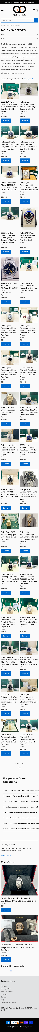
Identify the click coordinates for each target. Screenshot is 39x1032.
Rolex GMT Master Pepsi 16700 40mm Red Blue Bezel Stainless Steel (27, 236)
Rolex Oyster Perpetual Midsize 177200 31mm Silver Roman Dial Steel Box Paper (28, 330)
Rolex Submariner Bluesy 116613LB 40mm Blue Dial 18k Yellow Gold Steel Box (9, 186)
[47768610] (10, 269)
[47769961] (29, 89)
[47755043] (10, 564)
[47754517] (29, 562)
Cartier (3, 903)
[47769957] (10, 172)
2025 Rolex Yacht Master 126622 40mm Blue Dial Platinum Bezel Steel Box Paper (29, 661)
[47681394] (19, 880)
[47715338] (10, 91)
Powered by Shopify (26, 1027)
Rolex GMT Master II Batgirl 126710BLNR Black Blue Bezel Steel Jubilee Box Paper (29, 411)
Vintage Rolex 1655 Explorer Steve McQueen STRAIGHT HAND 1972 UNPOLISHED (9, 288)
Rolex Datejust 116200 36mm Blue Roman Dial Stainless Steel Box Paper (28, 286)
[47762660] (29, 478)
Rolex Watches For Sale (14, 25)
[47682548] (29, 218)
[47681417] (19, 928)
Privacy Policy (6, 989)
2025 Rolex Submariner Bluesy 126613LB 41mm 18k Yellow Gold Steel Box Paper (28, 450)
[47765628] (10, 357)
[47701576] (29, 173)
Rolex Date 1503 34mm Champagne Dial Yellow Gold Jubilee (8, 411)
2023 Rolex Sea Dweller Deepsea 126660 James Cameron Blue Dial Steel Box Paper (8, 238)
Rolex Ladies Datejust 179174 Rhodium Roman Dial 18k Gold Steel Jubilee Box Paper (10, 450)
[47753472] (10, 606)
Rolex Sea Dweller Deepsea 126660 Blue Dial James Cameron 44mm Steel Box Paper (10, 146)
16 (23, 764)
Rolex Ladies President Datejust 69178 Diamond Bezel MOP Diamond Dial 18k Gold (29, 537)
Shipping (4, 994)
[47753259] (29, 685)
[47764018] (10, 477)
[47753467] (29, 648)
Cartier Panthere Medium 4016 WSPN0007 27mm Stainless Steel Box (18, 899)
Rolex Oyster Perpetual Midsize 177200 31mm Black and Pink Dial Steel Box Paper (9, 372)
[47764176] (10, 436)
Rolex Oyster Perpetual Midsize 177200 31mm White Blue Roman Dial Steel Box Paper (29, 699)
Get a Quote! (28, 79)
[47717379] (29, 398)
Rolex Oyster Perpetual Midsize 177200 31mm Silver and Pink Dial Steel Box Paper (9, 330)
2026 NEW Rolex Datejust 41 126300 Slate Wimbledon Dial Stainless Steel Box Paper (9, 107)
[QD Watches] (19, 10)
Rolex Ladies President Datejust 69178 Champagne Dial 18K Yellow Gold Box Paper (9, 739)
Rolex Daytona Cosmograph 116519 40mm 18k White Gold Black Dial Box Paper (10, 577)
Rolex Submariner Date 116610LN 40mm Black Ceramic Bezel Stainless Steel (9, 493)
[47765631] (29, 315)
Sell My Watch (6, 855)
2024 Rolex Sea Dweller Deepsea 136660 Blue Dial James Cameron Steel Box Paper (28, 579)
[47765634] (10, 314)
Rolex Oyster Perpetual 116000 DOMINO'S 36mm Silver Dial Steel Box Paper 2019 (9, 622)
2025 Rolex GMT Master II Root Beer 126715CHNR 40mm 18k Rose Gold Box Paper (28, 372)
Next (19, 768)
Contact (3, 997)
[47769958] (29, 132)
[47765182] (10, 398)
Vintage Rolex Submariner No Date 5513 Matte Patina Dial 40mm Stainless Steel (28, 494)
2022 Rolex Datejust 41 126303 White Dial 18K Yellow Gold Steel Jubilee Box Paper (28, 621)
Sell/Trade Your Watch (8, 1002)
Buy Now (6, 120)
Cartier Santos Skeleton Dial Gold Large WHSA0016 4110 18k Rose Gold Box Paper (18, 947)
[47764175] (29, 436)
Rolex (3, 114)
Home (3, 25)
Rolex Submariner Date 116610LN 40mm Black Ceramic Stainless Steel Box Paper (28, 146)
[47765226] (29, 356)
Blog (2, 999)
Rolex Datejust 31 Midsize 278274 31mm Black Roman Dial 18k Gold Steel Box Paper (10, 661)
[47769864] (10, 213)
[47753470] (10, 648)
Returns (3, 986)
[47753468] (10, 685)
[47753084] (29, 725)
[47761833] (10, 521)
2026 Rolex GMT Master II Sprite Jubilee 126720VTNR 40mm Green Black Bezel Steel (28, 739)
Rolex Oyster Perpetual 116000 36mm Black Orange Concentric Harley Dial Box (28, 107)
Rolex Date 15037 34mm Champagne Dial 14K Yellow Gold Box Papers (9, 535)
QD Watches (15, 1027)
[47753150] (10, 725)
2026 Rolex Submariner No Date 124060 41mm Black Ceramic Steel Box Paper (9, 699)
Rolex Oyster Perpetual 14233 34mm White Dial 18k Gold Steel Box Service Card (29, 187)
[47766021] (29, 264)
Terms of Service (7, 991)
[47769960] (10, 132)
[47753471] (29, 606)
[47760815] (29, 520)
